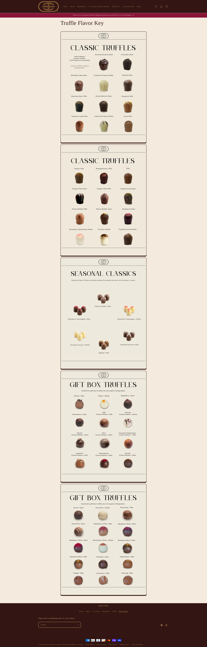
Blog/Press (106, 611)
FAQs (115, 611)
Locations (96, 611)
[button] (156, 6)
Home (81, 611)
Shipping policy (124, 644)
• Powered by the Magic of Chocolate (72, 644)
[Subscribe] (78, 625)
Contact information (137, 644)
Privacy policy (113, 644)
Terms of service (101, 644)
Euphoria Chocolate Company (52, 644)
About (88, 611)
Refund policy (90, 644)
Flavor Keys (123, 611)
